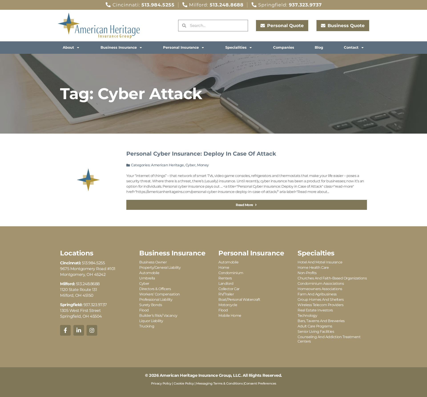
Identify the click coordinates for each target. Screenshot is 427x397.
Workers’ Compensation (159, 294)
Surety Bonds (150, 305)
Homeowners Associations (320, 289)
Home (223, 267)
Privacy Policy (161, 383)
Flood (144, 310)
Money (203, 165)
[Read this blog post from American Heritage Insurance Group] (88, 180)
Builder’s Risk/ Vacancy (158, 315)
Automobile (149, 273)
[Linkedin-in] (78, 330)
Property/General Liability (160, 267)
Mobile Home (229, 315)
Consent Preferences (260, 383)
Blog (319, 47)
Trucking (146, 326)
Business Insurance (119, 47)
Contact (351, 47)
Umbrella (147, 278)
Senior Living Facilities (316, 331)
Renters (225, 278)
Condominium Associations (321, 283)
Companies (283, 47)
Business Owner (153, 262)
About (68, 47)
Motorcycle (227, 305)
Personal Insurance (181, 47)
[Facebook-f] (65, 330)
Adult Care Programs (315, 326)
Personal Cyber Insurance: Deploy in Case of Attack (201, 153)
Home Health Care (313, 267)
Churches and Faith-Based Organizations (332, 278)
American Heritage (167, 165)
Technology (307, 315)
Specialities (236, 47)
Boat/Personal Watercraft (239, 299)
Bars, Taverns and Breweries (321, 321)
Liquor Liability (151, 321)
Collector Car (229, 289)
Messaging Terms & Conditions (219, 383)
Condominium (230, 273)
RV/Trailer (226, 294)
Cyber (190, 165)
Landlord (225, 283)
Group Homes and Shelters (321, 299)
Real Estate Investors (315, 310)
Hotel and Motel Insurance (320, 262)
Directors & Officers (155, 289)
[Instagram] (92, 330)
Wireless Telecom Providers (320, 305)
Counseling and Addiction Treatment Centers (329, 339)
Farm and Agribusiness (317, 294)
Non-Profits (307, 273)
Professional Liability (155, 299)
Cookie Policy (184, 383)
